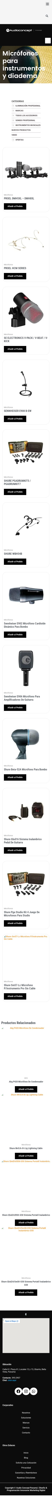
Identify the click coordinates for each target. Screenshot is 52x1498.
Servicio (26, 1428)
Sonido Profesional (25, 120)
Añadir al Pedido (15, 206)
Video (14, 135)
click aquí (12, 1380)
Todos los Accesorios (26, 115)
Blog (26, 1458)
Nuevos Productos (21, 130)
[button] (47, 4)
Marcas (19, 111)
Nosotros (26, 1413)
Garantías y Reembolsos (26, 1473)
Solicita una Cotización (26, 1463)
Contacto (26, 1433)
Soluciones (26, 1418)
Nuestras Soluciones (26, 1478)
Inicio (26, 1453)
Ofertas (19, 140)
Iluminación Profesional (28, 106)
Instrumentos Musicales (28, 125)
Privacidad (26, 1468)
